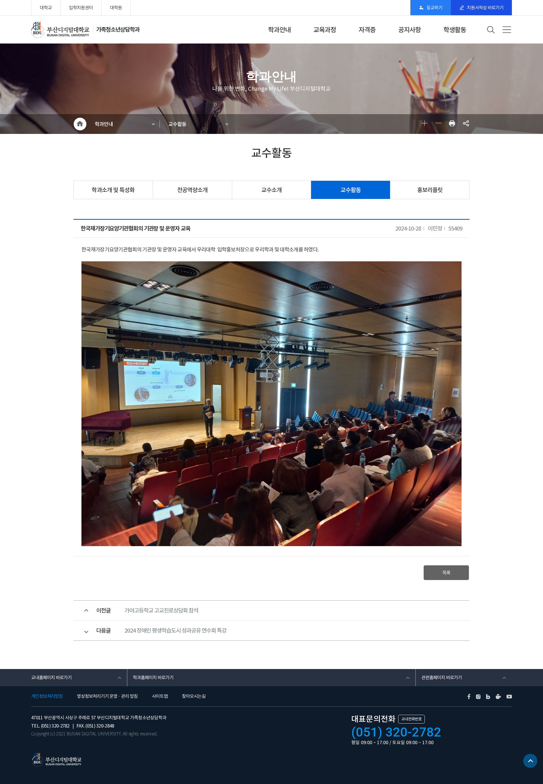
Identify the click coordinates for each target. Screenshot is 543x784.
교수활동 (177, 124)
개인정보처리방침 (47, 696)
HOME (80, 124)
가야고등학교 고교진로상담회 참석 (161, 610)
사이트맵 (160, 696)
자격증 (367, 30)
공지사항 (409, 30)
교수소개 (271, 190)
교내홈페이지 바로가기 (51, 677)
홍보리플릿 (430, 190)
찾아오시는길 (194, 696)
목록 (446, 572)
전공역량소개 (192, 190)
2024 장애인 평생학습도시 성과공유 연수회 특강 (175, 630)
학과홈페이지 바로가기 (153, 677)
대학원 (116, 7)
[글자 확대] (424, 124)
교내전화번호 (411, 719)
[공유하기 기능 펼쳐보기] (465, 124)
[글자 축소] (438, 124)
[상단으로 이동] (530, 763)
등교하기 (434, 7)
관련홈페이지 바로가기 (441, 677)
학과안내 (279, 30)
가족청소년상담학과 (117, 29)
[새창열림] (452, 124)
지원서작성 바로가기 (485, 7)
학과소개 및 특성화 (113, 190)
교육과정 (324, 30)
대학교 (46, 7)
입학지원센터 (81, 7)
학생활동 (454, 30)
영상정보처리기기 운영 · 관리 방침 (107, 696)
